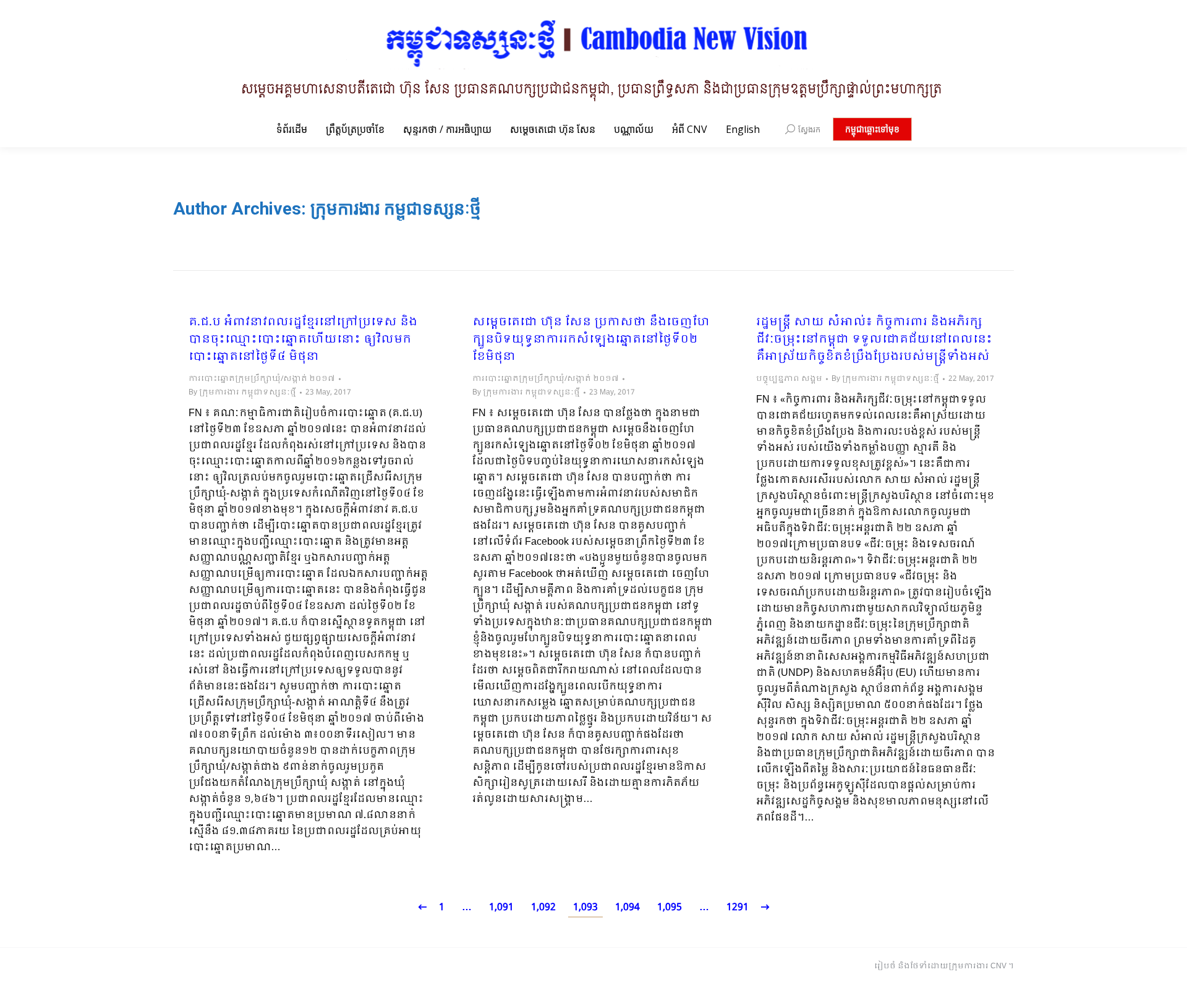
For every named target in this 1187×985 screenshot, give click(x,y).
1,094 (627, 907)
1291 (737, 907)
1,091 (501, 907)
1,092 (543, 907)
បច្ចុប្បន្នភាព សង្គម (789, 379)
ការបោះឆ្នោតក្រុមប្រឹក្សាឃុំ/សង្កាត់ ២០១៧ (262, 379)
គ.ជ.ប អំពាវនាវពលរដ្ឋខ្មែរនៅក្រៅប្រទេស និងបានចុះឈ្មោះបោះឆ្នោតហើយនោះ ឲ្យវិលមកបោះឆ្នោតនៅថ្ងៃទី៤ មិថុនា (303, 340)
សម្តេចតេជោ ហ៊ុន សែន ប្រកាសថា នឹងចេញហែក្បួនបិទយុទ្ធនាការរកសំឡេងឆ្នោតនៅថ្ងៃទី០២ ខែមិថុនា (591, 340)
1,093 (585, 907)
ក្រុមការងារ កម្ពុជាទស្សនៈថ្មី (395, 208)
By (242, 392)
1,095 (669, 907)
